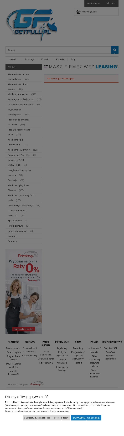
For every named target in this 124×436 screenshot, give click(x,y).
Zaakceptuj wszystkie (86, 418)
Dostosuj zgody (61, 418)
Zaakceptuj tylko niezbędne (37, 418)
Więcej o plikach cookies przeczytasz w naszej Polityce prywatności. (37, 411)
